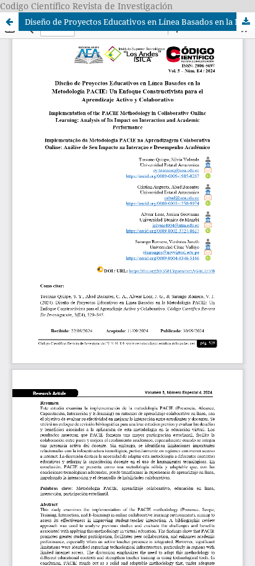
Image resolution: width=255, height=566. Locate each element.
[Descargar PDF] (245, 21)
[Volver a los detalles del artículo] (9, 21)
